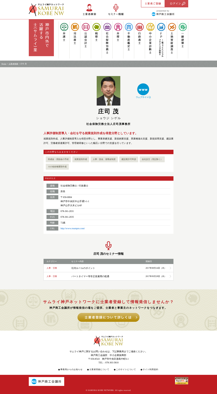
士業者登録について (99, 369)
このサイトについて (126, 369)
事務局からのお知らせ (71, 369)
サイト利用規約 (150, 369)
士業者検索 (13, 64)
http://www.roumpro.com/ (73, 228)
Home (3, 64)
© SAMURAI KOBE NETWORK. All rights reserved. (108, 390)
